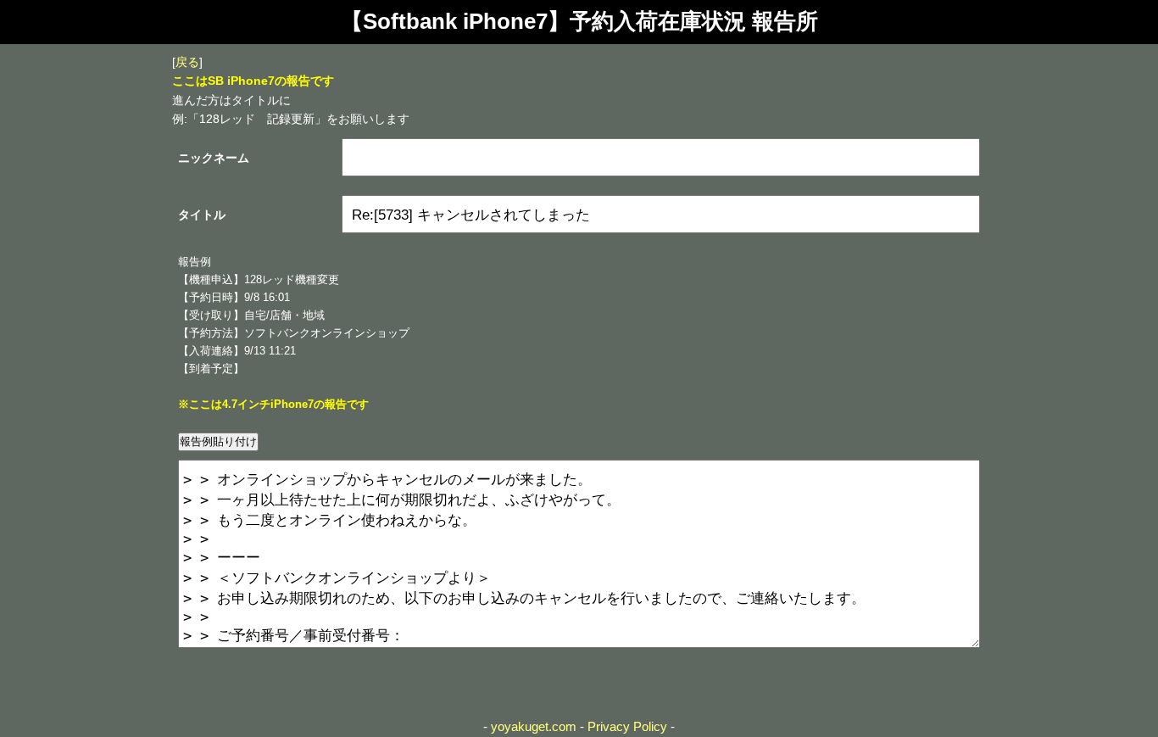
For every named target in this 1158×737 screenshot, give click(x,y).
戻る (187, 62)
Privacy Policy (627, 726)
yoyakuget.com (533, 726)
